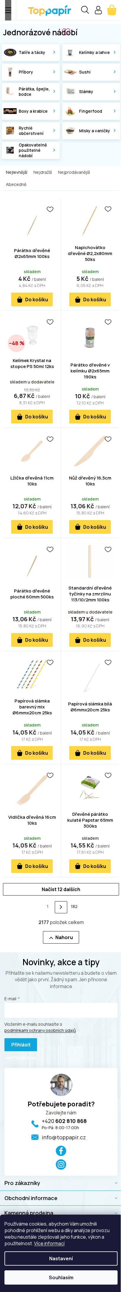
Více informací (49, 1243)
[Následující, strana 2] (61, 907)
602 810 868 (64, 1120)
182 (74, 906)
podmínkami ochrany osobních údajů (40, 1030)
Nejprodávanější (74, 172)
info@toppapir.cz (64, 1137)
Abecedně (16, 184)
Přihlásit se (17, 1046)
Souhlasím (61, 1277)
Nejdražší (42, 172)
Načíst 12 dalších (61, 889)
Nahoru (64, 937)
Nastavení (61, 1258)
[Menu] (8, 10)
